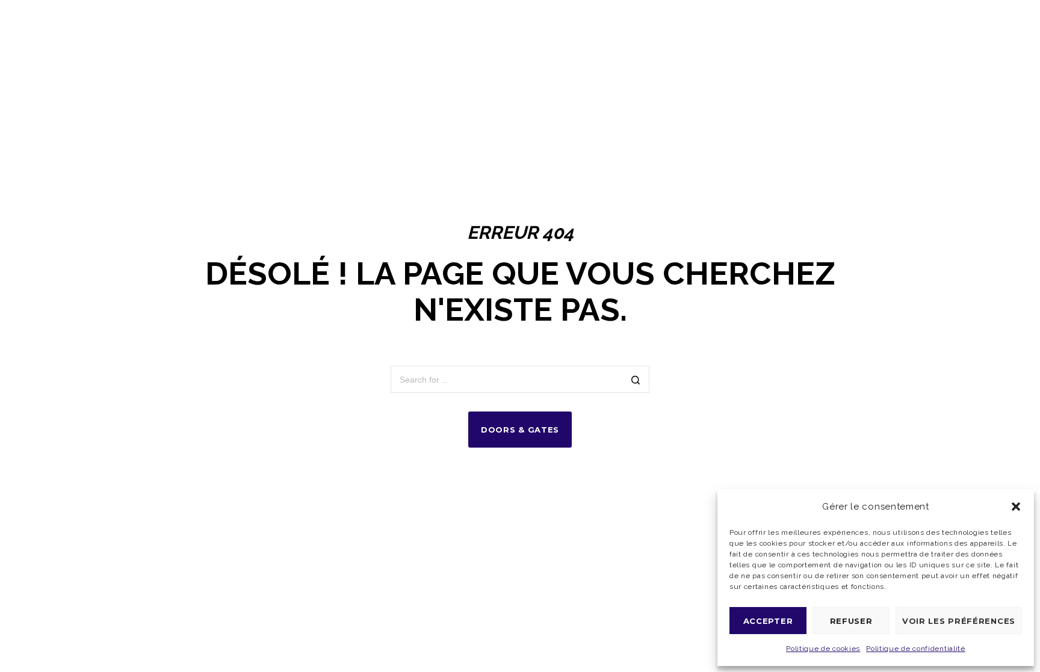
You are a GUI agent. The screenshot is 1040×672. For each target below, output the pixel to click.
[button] (1016, 507)
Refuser (851, 621)
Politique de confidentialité (915, 648)
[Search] (635, 380)
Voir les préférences (958, 621)
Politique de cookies (823, 648)
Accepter (768, 621)
